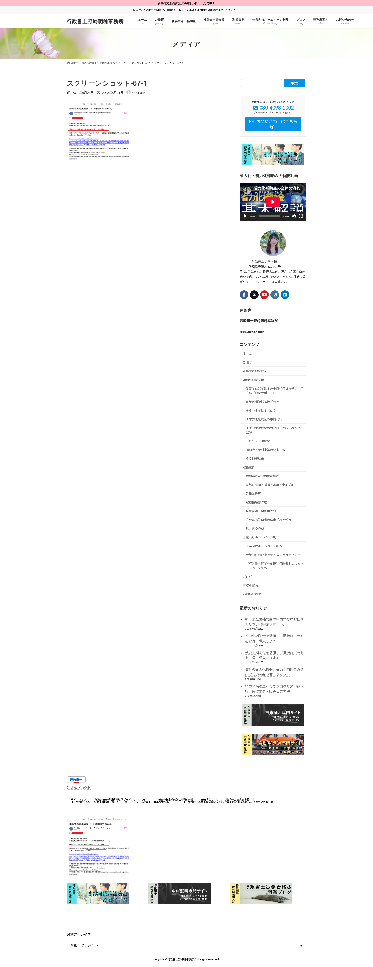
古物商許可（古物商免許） (264, 476)
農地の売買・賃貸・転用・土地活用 (270, 485)
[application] (273, 202)
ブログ (247, 577)
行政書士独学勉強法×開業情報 (175, 799)
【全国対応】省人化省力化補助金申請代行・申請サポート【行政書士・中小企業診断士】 (122, 802)
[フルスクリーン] (301, 216)
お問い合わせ (252, 594)
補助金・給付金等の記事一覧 (265, 450)
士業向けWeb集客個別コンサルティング (273, 555)
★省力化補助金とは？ (261, 410)
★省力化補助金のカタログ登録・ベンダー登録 (274, 430)
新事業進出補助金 (255, 371)
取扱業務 (249, 467)
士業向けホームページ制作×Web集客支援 (225, 799)
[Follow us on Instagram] (274, 294)
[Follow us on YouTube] (264, 294)
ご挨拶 (247, 362)
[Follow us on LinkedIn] (285, 294)
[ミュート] (294, 216)
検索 (294, 83)
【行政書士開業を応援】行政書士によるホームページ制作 (274, 566)
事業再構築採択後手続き (262, 402)
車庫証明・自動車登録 (261, 511)
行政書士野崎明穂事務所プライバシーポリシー (122, 799)
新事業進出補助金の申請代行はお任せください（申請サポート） (274, 391)
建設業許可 (253, 493)
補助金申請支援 (253, 380)
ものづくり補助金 (258, 441)
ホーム (247, 353)
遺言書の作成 (255, 528)
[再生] (245, 216)
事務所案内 (250, 585)
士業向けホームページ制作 (261, 537)
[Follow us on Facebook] (244, 294)
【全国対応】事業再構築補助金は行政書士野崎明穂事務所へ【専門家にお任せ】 (229, 802)
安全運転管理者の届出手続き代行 (268, 520)
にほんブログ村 (79, 787)
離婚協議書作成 (256, 502)
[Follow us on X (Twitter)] (254, 294)
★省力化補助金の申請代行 (264, 419)
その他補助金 (255, 458)
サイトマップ (78, 799)
